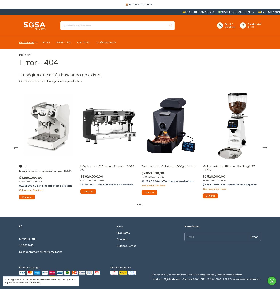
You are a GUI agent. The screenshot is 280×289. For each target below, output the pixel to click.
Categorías (26, 42)
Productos (63, 42)
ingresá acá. (208, 274)
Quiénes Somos (106, 42)
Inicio (46, 42)
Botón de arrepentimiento (229, 274)
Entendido (35, 282)
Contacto (83, 42)
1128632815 (26, 245)
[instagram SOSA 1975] (20, 226)
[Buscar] (171, 25)
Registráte (230, 27)
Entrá (228, 24)
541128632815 (27, 239)
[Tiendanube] (166, 280)
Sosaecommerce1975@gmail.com (40, 252)
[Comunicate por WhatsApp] (272, 281)
